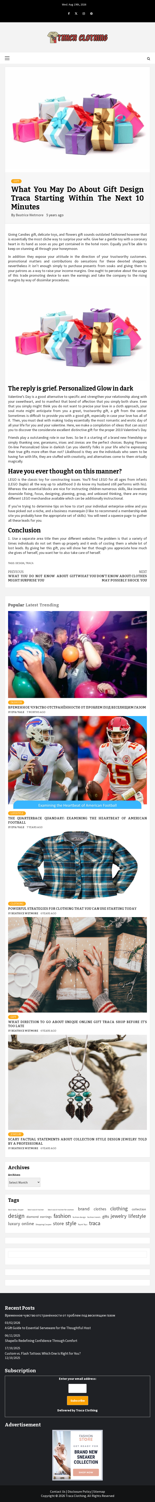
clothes (100, 1209)
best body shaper (16, 1209)
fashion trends (94, 1217)
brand (84, 1209)
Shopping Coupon (43, 1224)
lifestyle (137, 1216)
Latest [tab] (32, 605)
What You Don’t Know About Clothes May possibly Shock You (112, 576)
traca (30, 563)
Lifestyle (16, 813)
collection (139, 1209)
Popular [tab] (16, 605)
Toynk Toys (82, 1224)
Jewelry (15, 1134)
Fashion (16, 702)
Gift (16, 181)
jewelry (119, 1216)
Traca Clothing (87, 1410)
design (20, 563)
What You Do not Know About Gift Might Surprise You (43, 576)
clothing (119, 1208)
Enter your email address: (77, 1394)
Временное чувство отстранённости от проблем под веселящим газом (77, 707)
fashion (62, 1215)
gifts (105, 1216)
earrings (46, 1217)
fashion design (79, 1217)
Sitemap (99, 1491)
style (70, 1223)
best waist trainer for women (61, 1209)
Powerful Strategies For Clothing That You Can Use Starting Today (72, 909)
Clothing (16, 903)
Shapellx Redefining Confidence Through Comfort (41, 1340)
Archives (14, 1175)
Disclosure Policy (79, 1491)
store (58, 1223)
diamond (32, 1217)
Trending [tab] (49, 605)
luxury (14, 1223)
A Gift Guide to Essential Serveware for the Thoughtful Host (48, 1328)
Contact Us (57, 1491)
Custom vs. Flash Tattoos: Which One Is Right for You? (43, 1353)
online (28, 1223)
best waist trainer (36, 1209)
